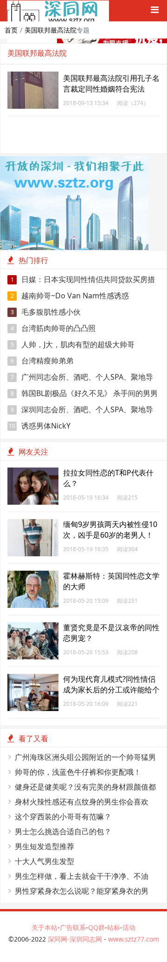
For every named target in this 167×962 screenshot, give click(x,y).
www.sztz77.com (133, 939)
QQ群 (96, 927)
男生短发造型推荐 (44, 846)
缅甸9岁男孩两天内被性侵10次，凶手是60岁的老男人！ (110, 529)
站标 (113, 927)
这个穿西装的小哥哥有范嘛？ (63, 816)
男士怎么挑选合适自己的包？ (63, 831)
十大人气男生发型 (44, 861)
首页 (11, 30)
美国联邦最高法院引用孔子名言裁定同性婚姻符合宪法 (111, 83)
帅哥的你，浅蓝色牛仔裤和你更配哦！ (78, 772)
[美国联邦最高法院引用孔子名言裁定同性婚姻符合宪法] (32, 76)
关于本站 (45, 927)
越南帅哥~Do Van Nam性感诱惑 (70, 295)
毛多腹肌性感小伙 (46, 312)
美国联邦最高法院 (51, 30)
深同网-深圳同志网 (76, 939)
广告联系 (73, 927)
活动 (128, 927)
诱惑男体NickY (40, 426)
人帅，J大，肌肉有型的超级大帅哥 (73, 344)
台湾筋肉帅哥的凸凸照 (53, 328)
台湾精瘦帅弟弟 (42, 361)
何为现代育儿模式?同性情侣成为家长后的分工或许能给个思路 (111, 689)
